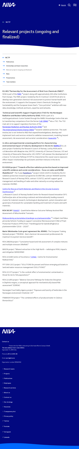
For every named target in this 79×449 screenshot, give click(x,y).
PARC (19, 94)
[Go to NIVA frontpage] (29, 5)
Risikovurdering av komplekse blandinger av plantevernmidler (26, 218)
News (7, 74)
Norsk (63, 5)
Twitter (6, 421)
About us (7, 392)
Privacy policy (8, 416)
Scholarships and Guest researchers (17, 66)
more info (52, 138)
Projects (7, 373)
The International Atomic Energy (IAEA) (18, 129)
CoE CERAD (43, 121)
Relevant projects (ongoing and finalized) (19, 70)
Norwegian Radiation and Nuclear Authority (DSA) (22, 127)
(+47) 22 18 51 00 (11, 354)
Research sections (10, 388)
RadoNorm (27, 173)
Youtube (7, 426)
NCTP (7, 22)
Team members (11, 82)
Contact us (7, 397)
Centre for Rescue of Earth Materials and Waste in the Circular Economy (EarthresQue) (30, 190)
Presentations (10, 78)
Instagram (7, 432)
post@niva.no (10, 358)
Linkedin (6, 437)
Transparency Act (10, 411)
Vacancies (7, 407)
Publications (10, 62)
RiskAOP (16, 210)
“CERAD (33, 257)
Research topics (9, 369)
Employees (7, 383)
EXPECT (57, 145)
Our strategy (8, 402)
